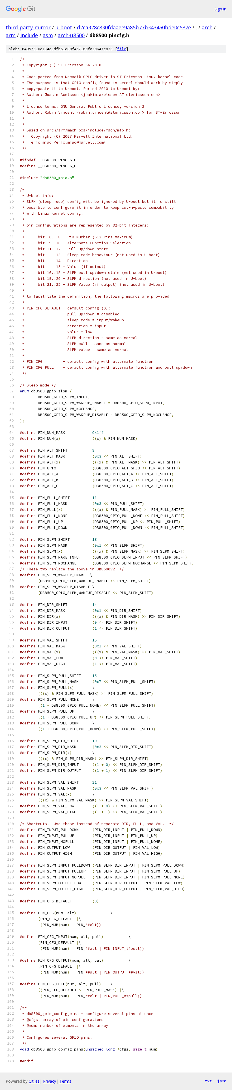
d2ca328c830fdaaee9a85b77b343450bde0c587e (134, 27)
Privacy (49, 1081)
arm (11, 35)
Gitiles (34, 1081)
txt (208, 1081)
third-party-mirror (28, 27)
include (29, 35)
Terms (65, 1081)
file (121, 49)
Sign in (220, 9)
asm (48, 35)
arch (207, 27)
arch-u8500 (71, 35)
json (221, 1081)
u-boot (63, 27)
